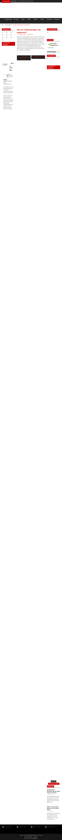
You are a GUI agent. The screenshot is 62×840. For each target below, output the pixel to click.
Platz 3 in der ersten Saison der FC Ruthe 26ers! (53, 808)
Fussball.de (56, 19)
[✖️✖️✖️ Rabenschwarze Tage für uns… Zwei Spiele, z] (54, 204)
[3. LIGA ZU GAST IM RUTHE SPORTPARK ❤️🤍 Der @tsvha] (54, 400)
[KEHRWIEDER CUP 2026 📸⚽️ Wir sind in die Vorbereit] (49, 569)
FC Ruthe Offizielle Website (31, 835)
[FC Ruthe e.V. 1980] (5, 64)
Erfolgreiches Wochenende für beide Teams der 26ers (53, 791)
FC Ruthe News (8, 19)
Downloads (49, 19)
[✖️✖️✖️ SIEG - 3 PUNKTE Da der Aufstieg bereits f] (58, 556)
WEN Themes (35, 838)
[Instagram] (59, 1)
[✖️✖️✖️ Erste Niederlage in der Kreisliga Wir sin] (58, 135)
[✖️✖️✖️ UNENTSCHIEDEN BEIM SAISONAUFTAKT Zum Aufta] (49, 384)
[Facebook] (57, 1)
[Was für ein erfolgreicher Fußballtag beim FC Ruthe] (49, 133)
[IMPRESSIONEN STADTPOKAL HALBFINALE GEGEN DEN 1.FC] (58, 426)
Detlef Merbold (30, 34)
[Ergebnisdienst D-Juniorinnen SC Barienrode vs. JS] (54, 612)
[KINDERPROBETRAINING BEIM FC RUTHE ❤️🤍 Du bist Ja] (49, 745)
